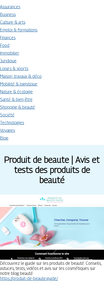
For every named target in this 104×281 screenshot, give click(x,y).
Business (8, 14)
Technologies (12, 122)
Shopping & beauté (17, 107)
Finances (7, 37)
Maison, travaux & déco (21, 76)
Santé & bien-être (16, 99)
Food (4, 45)
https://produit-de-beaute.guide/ (29, 278)
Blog (4, 138)
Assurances (10, 6)
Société (7, 114)
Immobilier (9, 53)
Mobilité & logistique (18, 84)
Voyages (7, 130)
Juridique (8, 60)
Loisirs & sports (14, 68)
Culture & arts (12, 22)
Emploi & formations (18, 29)
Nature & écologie (16, 91)
